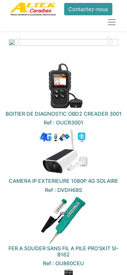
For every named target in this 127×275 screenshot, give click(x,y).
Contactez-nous (88, 9)
